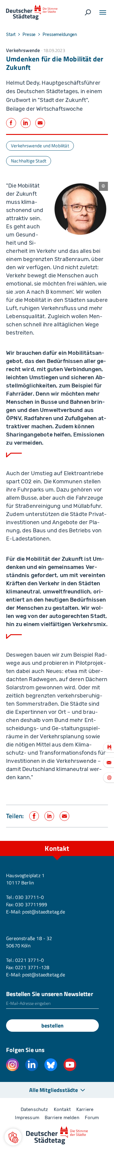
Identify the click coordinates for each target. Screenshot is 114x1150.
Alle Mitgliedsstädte (53, 1090)
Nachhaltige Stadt (28, 160)
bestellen (52, 1025)
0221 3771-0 (29, 960)
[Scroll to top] (96, 841)
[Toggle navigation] (103, 12)
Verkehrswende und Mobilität (40, 145)
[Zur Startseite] (31, 12)
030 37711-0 (29, 897)
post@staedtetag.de (43, 911)
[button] (13, 1137)
